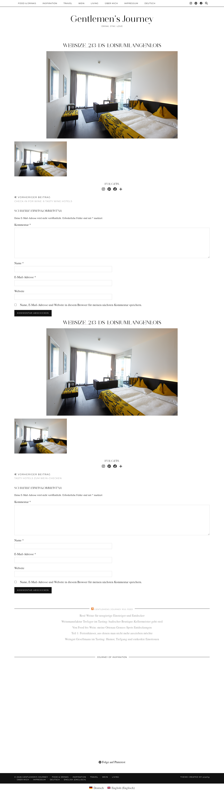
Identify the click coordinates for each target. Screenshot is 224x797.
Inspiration (50, 3)
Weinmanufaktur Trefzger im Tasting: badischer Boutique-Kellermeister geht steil (112, 621)
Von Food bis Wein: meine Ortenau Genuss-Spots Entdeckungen (112, 627)
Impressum (131, 3)
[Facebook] (201, 3)
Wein (81, 3)
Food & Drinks (27, 3)
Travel (68, 3)
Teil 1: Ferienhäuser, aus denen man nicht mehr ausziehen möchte (112, 633)
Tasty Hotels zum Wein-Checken (38, 476)
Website (19, 291)
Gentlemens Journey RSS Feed (113, 609)
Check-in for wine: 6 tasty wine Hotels (43, 199)
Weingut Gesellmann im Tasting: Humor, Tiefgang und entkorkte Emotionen (112, 639)
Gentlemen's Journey (112, 18)
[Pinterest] (196, 3)
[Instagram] (191, 3)
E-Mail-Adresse (25, 277)
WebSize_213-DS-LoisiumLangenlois (112, 45)
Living (95, 3)
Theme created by (195, 777)
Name (19, 263)
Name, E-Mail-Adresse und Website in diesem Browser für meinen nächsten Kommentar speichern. (81, 305)
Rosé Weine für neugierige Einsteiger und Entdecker (112, 615)
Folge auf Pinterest (113, 762)
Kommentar (22, 225)
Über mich (111, 3)
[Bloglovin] (120, 189)
